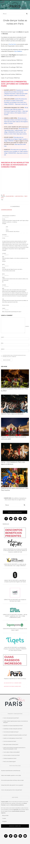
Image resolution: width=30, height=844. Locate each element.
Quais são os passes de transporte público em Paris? (15, 735)
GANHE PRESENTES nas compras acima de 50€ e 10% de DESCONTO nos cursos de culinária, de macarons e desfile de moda (15, 551)
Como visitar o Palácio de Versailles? (11, 752)
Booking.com (6, 523)
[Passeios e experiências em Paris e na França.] (15, 673)
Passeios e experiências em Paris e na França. (15, 678)
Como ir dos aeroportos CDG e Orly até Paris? (11, 790)
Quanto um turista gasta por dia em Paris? (12, 738)
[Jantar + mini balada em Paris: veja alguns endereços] (15, 451)
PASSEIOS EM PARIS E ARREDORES (13, 686)
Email (2, 343)
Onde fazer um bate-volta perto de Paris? (12, 728)
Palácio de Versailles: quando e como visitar (11, 775)
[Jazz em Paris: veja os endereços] (14, 403)
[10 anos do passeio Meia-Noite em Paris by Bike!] (15, 378)
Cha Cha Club (12, 44)
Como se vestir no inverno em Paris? (11, 755)
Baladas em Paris (10, 196)
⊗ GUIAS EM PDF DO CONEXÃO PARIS (12, 682)
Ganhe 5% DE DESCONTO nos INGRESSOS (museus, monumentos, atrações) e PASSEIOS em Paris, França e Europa (15, 649)
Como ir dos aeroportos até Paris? (11, 717)
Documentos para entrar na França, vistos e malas (12, 780)
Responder (7, 217)
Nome (2, 337)
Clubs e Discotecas (19, 196)
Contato (4, 818)
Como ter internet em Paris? (9, 741)
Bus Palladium (18, 51)
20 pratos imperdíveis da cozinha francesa (10, 770)
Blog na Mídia (5, 815)
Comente (27, 326)
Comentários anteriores (6, 209)
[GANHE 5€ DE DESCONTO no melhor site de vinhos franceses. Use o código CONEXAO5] (15, 560)
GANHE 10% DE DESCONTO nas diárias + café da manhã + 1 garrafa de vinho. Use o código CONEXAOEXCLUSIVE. (15, 616)
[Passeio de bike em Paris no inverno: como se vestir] (15, 426)
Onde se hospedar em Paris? (9, 758)
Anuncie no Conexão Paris (15, 826)
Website (2, 349)
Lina (4, 195)
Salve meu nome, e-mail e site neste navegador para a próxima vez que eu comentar (14, 356)
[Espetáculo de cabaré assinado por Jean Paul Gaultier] (14, 477)
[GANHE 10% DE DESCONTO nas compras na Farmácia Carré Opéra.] (15, 592)
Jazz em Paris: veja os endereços (12, 414)
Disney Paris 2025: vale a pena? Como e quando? (12, 785)
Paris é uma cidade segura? (9, 761)
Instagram (4, 821)
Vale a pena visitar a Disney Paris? (10, 744)
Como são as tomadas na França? (10, 731)
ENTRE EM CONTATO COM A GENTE (15, 512)
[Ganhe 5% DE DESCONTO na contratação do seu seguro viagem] (15, 625)
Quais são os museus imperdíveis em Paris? (13, 725)
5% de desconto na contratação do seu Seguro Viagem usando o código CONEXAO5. (16, 139)
